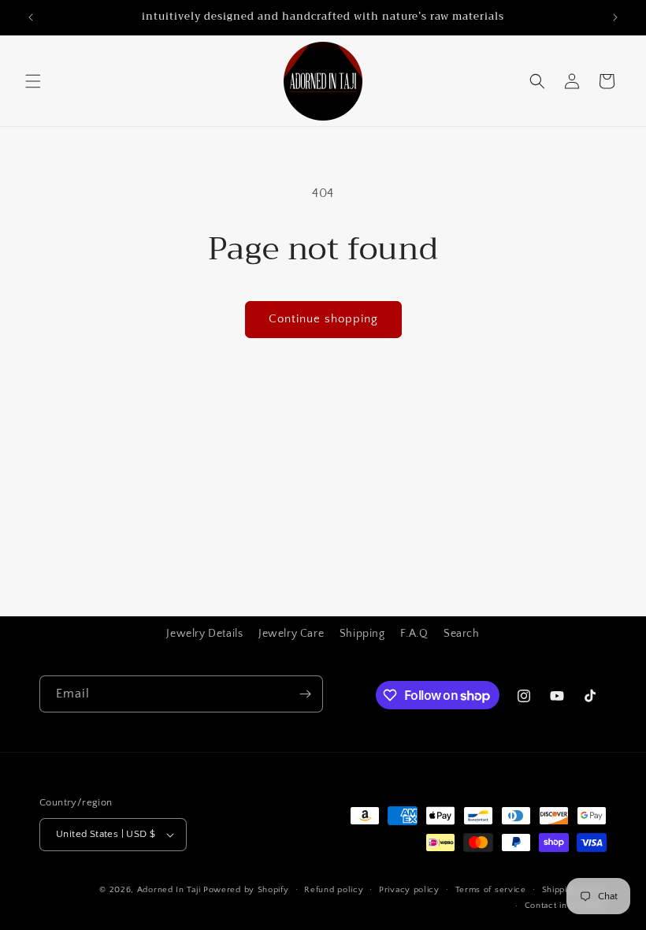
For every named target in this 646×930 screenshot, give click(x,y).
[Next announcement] (615, 17)
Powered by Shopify (246, 890)
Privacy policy (409, 890)
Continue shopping (323, 319)
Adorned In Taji (169, 890)
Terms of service (490, 890)
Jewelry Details (204, 633)
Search (462, 633)
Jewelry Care (291, 633)
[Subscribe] (305, 693)
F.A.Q (414, 633)
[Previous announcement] (30, 17)
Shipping (362, 633)
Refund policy (333, 890)
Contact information (566, 905)
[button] (33, 81)
